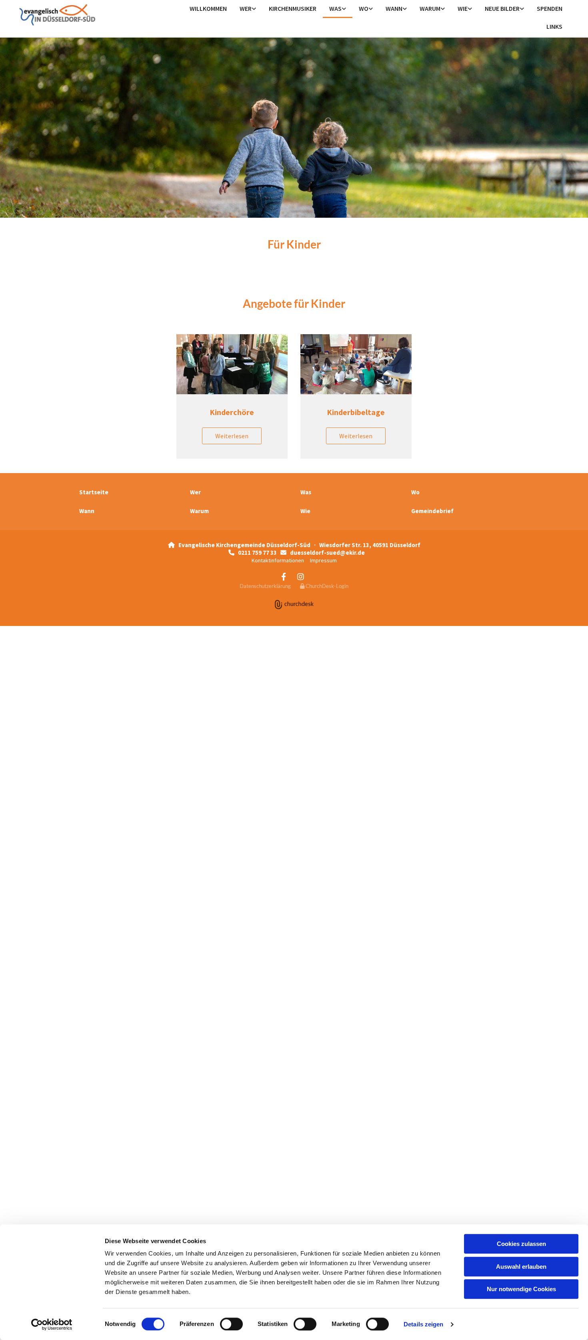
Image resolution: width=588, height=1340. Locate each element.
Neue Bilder (502, 8)
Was (335, 8)
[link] (247, 9)
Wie (463, 8)
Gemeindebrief (432, 511)
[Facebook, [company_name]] (284, 576)
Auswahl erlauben (521, 1266)
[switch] (231, 1324)
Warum (430, 8)
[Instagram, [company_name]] (300, 576)
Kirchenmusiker (292, 8)
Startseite (93, 492)
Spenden (549, 8)
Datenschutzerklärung (265, 586)
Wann (394, 8)
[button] (232, 435)
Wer (246, 8)
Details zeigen (423, 1324)
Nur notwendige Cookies (521, 1289)
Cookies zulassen (521, 1243)
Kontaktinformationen (278, 560)
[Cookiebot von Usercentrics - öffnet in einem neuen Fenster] (52, 1324)
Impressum (323, 560)
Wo (363, 8)
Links (554, 26)
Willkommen (208, 8)
